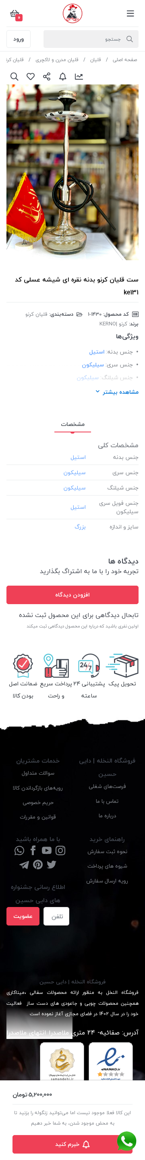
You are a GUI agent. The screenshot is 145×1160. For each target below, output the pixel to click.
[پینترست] (38, 865)
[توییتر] (51, 865)
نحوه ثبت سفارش (107, 851)
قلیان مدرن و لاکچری (57, 60)
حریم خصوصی (38, 802)
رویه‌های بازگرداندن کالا (38, 787)
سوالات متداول (38, 772)
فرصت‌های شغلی (107, 786)
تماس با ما (107, 801)
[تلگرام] (24, 865)
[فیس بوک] (33, 851)
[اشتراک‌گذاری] (47, 76)
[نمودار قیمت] (79, 76)
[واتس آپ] (19, 851)
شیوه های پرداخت (107, 865)
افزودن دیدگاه (72, 595)
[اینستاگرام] (60, 851)
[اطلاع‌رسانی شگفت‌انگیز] (63, 76)
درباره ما (107, 815)
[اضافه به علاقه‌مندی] (31, 76)
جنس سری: (119, 365)
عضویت (23, 916)
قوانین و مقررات (38, 816)
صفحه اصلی (125, 60)
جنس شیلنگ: (116, 377)
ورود (18, 39)
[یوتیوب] (47, 851)
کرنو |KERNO (113, 323)
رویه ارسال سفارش (107, 880)
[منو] (130, 13)
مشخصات (73, 424)
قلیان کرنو (13, 60)
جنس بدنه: (119, 352)
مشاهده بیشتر (121, 392)
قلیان (95, 60)
